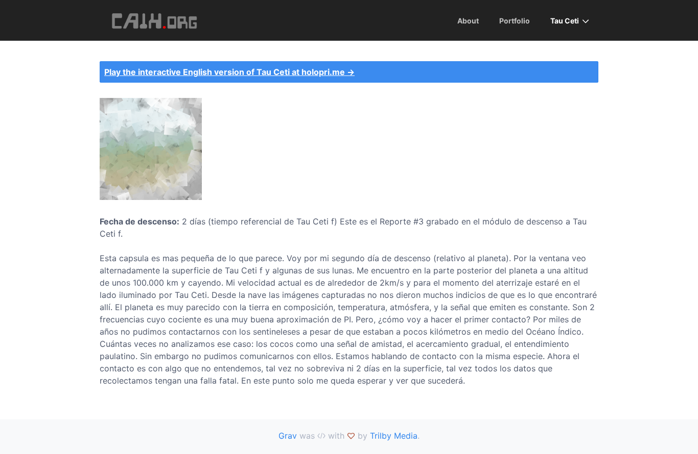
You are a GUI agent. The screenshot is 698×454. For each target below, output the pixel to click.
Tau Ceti (564, 20)
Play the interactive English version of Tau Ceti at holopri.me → (229, 72)
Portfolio (514, 20)
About (468, 20)
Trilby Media (393, 436)
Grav (287, 436)
